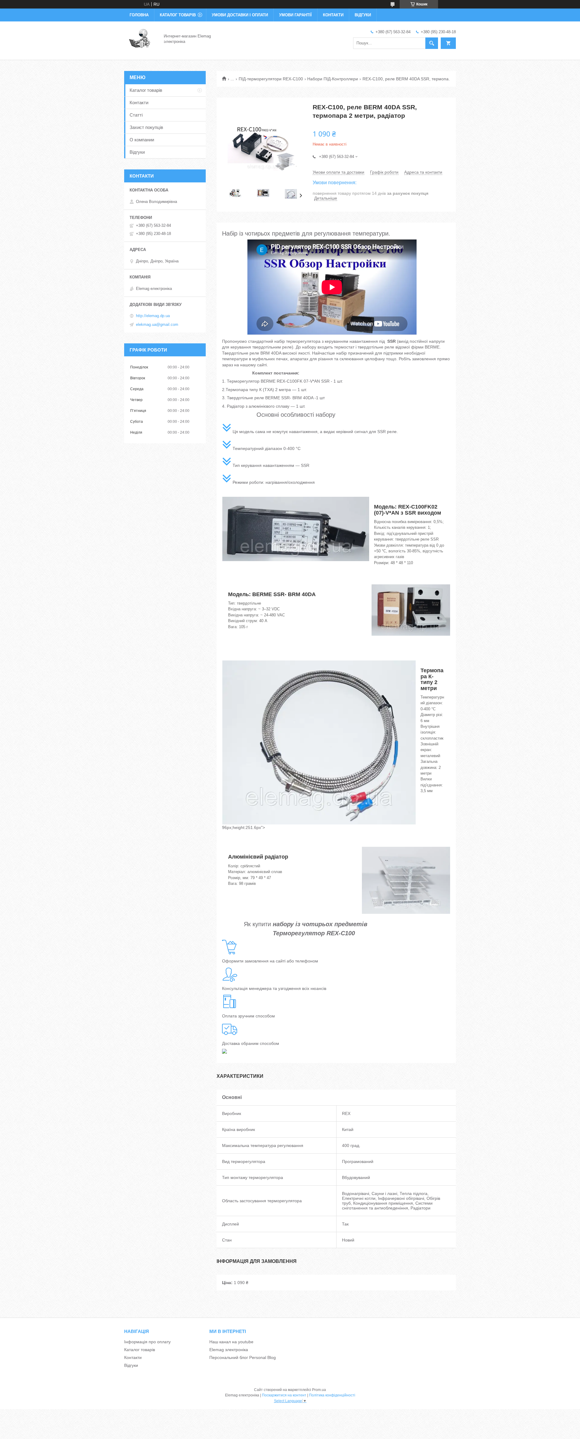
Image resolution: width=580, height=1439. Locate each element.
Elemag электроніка (228, 1349)
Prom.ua (319, 1390)
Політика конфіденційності (332, 1395)
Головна (139, 15)
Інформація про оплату (147, 1341)
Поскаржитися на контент (284, 1395)
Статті (136, 114)
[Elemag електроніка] (140, 38)
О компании (142, 139)
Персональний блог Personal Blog (242, 1357)
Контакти (333, 15)
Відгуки (363, 15)
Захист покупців (146, 127)
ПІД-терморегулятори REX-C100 (271, 78)
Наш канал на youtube (231, 1341)
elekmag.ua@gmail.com (157, 324)
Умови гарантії (295, 15)
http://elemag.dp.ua (153, 315)
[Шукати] (431, 43)
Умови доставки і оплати (240, 15)
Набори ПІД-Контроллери (332, 78)
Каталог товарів (178, 15)
